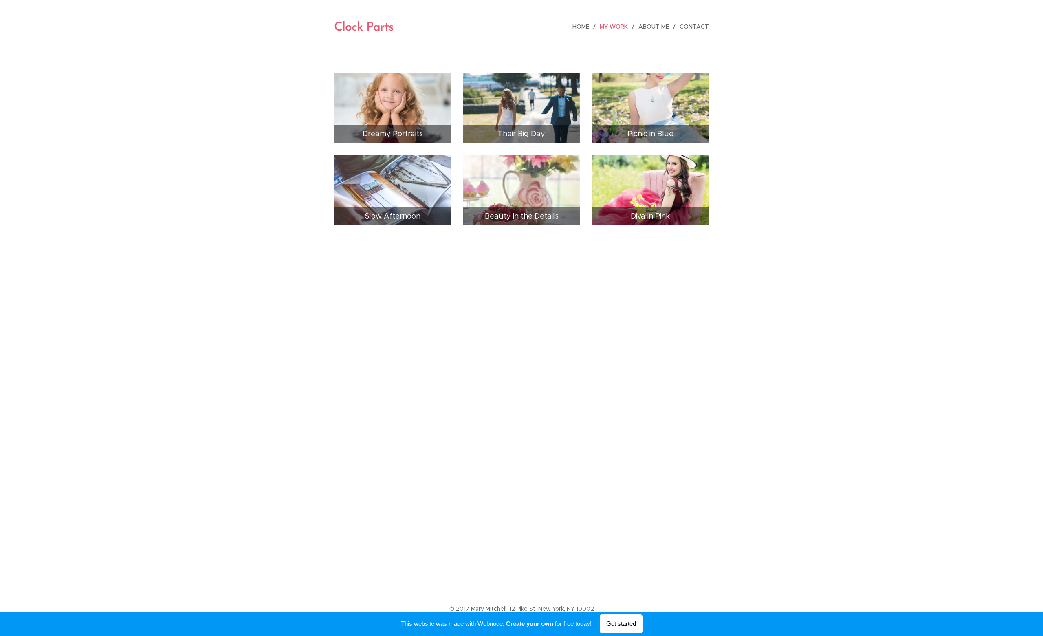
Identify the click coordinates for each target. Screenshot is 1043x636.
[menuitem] (583, 26)
